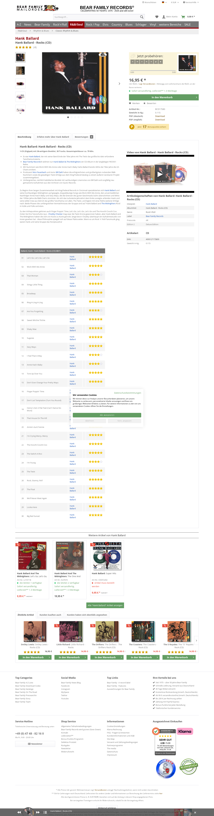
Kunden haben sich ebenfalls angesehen (87, 614)
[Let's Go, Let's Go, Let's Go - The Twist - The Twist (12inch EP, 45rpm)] (32, 556)
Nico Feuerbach (39, 172)
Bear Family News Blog (71, 682)
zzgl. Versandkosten (147, 84)
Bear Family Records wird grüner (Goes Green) (81, 729)
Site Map (111, 739)
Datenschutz (112, 751)
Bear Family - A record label (118, 682)
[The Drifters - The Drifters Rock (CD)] (107, 631)
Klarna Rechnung (114, 729)
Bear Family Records (31, 161)
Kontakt (64, 732)
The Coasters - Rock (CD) (143, 646)
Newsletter (66, 748)
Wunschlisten (150, 2)
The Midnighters (108, 203)
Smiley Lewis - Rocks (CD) (35, 646)
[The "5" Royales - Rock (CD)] (179, 631)
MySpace (65, 692)
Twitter (64, 695)
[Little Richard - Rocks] (71, 631)
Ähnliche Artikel (26, 614)
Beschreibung (24, 136)
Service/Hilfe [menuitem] (191, 2)
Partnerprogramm (115, 745)
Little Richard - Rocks (70, 646)
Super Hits (104, 573)
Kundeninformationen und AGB (120, 735)
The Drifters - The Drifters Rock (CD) (107, 646)
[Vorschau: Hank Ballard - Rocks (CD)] (20, 57)
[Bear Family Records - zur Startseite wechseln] (38, 8)
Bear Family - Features (116, 686)
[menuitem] (99, 17)
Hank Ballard (27, 38)
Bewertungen (83, 136)
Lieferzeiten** (67, 735)
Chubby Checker (55, 214)
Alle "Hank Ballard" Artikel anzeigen (105, 605)
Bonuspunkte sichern (157, 127)
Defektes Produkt (68, 742)
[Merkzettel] (157, 17)
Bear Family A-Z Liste (24, 682)
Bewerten (151, 103)
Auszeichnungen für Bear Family (121, 689)
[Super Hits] (107, 556)
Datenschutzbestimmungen (127, 392)
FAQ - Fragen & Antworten (118, 732)
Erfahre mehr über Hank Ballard (53, 136)
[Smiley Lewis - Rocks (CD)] (35, 631)
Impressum (112, 755)
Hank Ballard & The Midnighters (67, 161)
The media (111, 748)
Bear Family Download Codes (27, 686)
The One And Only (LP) (67, 575)
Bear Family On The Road (26, 692)
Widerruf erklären (107, 808)
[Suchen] (142, 17)
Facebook (65, 686)
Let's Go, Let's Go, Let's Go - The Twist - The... (32, 575)
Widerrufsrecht (67, 751)
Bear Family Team (23, 701)
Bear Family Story (22, 698)
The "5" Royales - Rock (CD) (179, 646)
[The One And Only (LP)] (69, 556)
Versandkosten (101, 790)
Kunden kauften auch (50, 614)
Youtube (65, 698)
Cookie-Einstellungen (116, 726)
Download (160, 116)
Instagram (65, 689)
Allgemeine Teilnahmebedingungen (76, 726)
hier (160, 793)
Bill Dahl (59, 172)
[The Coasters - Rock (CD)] (143, 631)
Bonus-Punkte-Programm (72, 739)
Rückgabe (65, 745)
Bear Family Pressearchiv (26, 695)
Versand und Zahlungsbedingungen (122, 742)
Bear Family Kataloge (24, 689)
